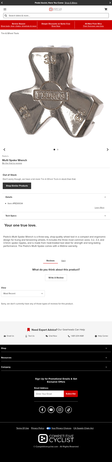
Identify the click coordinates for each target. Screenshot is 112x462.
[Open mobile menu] (5, 9)
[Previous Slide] (2, 2)
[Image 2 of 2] (57, 149)
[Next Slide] (110, 2)
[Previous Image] (4, 149)
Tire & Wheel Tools (10, 33)
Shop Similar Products (17, 185)
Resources (6, 357)
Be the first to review (12, 163)
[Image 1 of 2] (54, 149)
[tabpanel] (56, 289)
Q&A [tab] (63, 260)
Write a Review (56, 277)
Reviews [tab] (50, 260)
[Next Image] (107, 149)
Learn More (99, 207)
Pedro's (5, 156)
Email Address (41, 388)
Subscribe (71, 393)
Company (6, 367)
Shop (3, 348)
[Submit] (6, 15)
